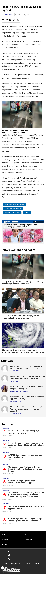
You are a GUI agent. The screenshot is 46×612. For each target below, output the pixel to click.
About (5, 564)
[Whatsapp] (18, 20)
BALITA (4, 534)
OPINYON (5, 544)
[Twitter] (14, 20)
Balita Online (9, 15)
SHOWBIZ (5, 539)
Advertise (27, 564)
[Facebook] (10, 20)
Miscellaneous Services (13, 208)
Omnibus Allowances (12, 212)
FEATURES (28, 539)
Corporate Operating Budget (14, 204)
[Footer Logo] (10, 569)
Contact (36, 564)
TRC (27, 212)
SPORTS (27, 534)
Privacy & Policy (15, 564)
